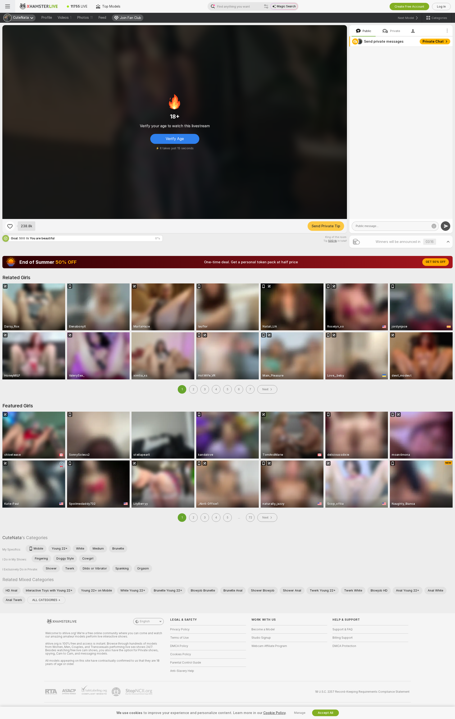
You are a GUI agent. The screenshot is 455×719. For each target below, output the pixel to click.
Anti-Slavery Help (182, 671)
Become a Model (263, 629)
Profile (46, 17)
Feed (102, 17)
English (145, 621)
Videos (64, 17)
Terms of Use (179, 637)
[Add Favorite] (10, 226)
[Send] (445, 226)
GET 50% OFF (436, 262)
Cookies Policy (180, 654)
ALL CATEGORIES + (46, 600)
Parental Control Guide (185, 662)
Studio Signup (261, 637)
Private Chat (433, 41)
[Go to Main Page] (39, 6)
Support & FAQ (342, 629)
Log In (441, 6)
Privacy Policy (180, 629)
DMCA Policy (179, 646)
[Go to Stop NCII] (139, 692)
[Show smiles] (434, 226)
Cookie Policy (274, 713)
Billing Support (342, 637)
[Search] (266, 6)
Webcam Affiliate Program (269, 646)
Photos (85, 17)
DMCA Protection (344, 646)
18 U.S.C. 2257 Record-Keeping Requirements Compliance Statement (362, 691)
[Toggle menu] (7, 6)
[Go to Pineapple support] (117, 691)
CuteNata (12, 537)
